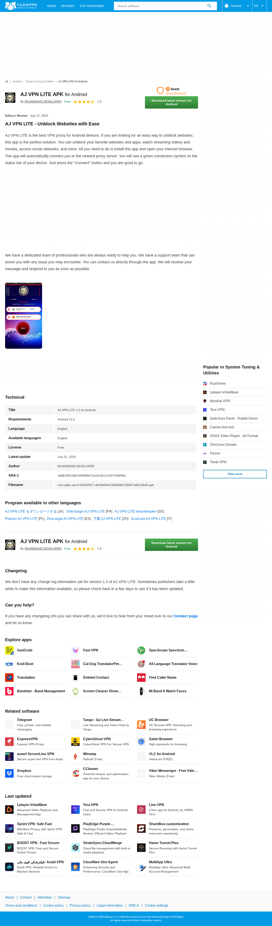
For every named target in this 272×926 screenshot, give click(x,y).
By (40, 101)
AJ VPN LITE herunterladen (136, 511)
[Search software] (209, 6)
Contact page (186, 616)
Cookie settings (156, 905)
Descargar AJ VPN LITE (65, 518)
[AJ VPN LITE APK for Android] (10, 98)
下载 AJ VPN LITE (107, 518)
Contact (26, 897)
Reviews (67, 6)
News (51, 6)
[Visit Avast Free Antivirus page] (171, 91)
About (9, 897)
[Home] (6, 81)
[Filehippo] (21, 6)
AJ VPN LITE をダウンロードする (31, 511)
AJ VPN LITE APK (53, 94)
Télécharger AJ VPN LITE (85, 511)
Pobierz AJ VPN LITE (21, 518)
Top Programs (91, 6)
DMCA (134, 905)
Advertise (45, 897)
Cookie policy (53, 905)
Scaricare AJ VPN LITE (148, 518)
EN (256, 5)
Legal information (110, 905)
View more (235, 474)
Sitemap (64, 897)
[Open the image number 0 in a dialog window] (23, 316)
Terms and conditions (21, 905)
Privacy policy (80, 905)
